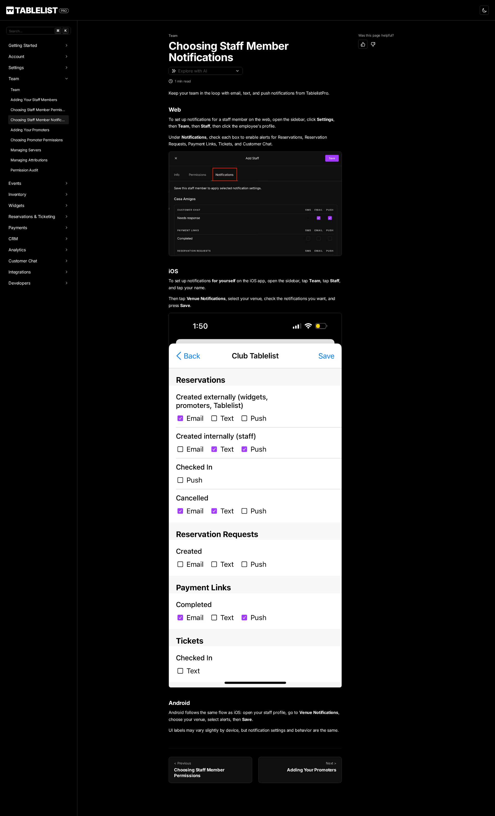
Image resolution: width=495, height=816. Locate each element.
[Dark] (484, 10)
